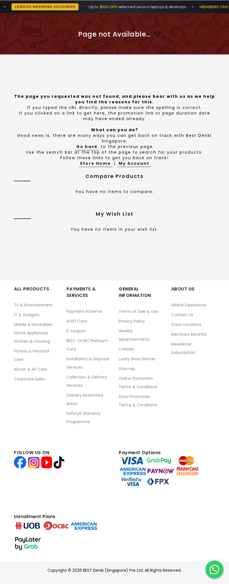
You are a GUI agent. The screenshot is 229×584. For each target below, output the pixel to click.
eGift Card (76, 321)
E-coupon (76, 331)
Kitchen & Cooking (32, 341)
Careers (126, 349)
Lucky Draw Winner (137, 359)
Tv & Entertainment (33, 305)
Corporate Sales (29, 379)
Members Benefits (189, 334)
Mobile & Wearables (33, 324)
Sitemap (127, 368)
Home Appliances (31, 333)
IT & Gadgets (26, 315)
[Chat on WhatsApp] (214, 569)
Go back (87, 146)
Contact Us (182, 315)
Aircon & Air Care (30, 369)
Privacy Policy (132, 321)
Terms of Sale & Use (138, 311)
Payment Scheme (84, 311)
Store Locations (186, 324)
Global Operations (188, 305)
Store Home (95, 163)
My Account (134, 163)
